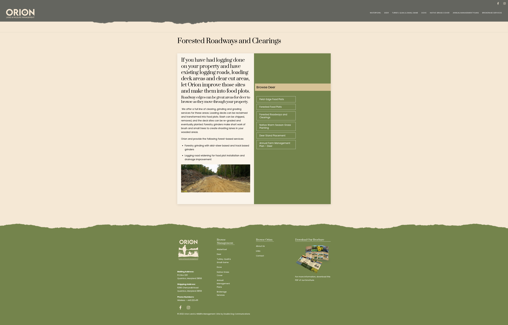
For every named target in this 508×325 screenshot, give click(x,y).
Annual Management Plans (466, 13)
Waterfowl (375, 13)
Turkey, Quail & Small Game (405, 13)
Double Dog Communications (237, 314)
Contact (260, 255)
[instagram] (504, 3)
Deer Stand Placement (272, 135)
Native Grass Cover (439, 13)
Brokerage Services (492, 13)
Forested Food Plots (270, 106)
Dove (424, 13)
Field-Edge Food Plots (271, 99)
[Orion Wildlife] (20, 17)
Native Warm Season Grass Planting (275, 126)
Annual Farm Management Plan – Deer (274, 145)
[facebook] (498, 3)
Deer (386, 13)
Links (258, 251)
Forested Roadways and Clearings (273, 116)
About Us (260, 246)
